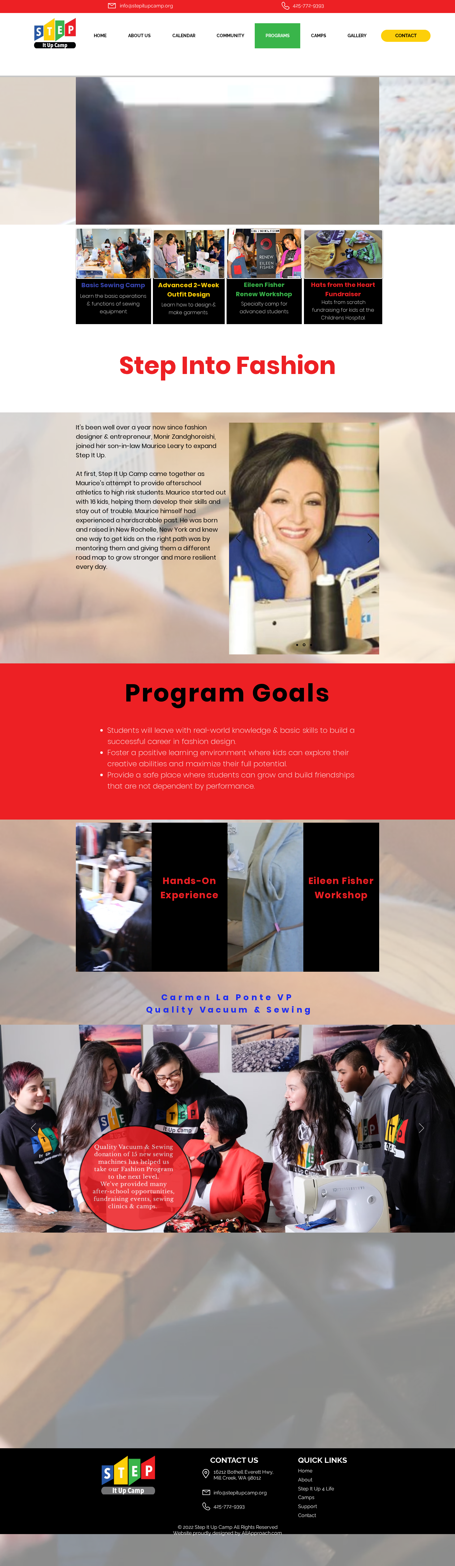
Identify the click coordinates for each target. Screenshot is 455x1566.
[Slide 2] (304, 645)
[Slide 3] (310, 645)
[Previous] (238, 538)
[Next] (370, 538)
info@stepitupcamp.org (146, 6)
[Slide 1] (297, 645)
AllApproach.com (262, 1533)
